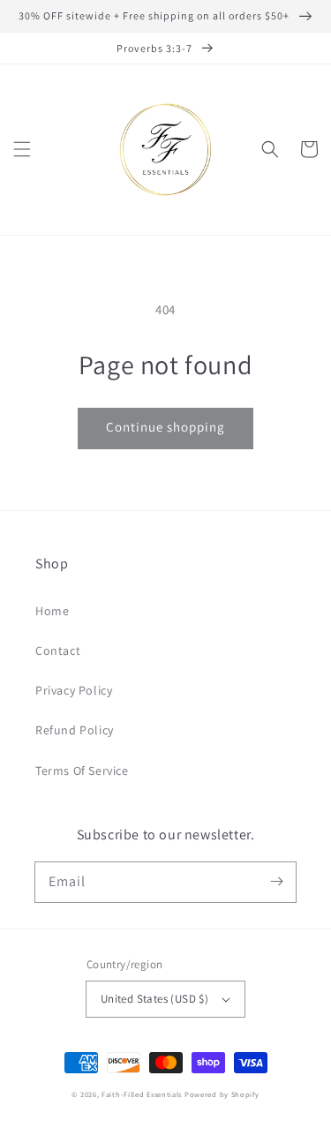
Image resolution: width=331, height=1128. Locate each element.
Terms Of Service (82, 770)
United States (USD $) (154, 998)
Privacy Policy (73, 690)
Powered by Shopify (222, 1094)
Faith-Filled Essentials (142, 1094)
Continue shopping (165, 426)
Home (52, 611)
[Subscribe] (276, 881)
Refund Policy (74, 730)
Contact (57, 650)
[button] (22, 149)
